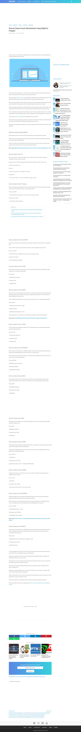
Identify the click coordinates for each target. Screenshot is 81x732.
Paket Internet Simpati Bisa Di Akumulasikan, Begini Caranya (65, 155)
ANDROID (20, 713)
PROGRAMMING (28, 717)
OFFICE (15, 715)
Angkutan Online (34, 715)
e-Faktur (25, 715)
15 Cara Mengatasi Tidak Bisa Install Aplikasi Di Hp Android (65, 142)
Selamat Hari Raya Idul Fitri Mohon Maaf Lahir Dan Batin (24, 656)
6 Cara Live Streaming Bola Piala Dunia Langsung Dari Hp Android (13, 656)
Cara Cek (47, 713)
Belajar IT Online (45, 730)
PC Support (36, 1)
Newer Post (12, 711)
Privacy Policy (37, 727)
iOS (24, 713)
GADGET (35, 713)
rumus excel (17, 116)
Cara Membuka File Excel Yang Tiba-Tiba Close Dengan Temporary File (30, 318)
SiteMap (55, 727)
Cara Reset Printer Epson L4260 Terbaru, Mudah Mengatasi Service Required (27, 216)
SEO (29, 715)
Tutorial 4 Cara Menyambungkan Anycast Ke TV (64, 124)
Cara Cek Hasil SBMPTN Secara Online (35, 655)
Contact (30, 727)
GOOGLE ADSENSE (12, 717)
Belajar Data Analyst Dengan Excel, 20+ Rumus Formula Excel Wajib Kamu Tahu (32, 148)
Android (29, 1)
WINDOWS (28, 713)
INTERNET (11, 713)
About (25, 727)
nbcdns (12, 1)
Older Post (49, 711)
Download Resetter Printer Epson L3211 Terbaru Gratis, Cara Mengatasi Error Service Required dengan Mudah (61, 184)
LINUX (33, 717)
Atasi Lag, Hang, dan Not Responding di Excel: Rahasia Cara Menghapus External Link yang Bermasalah (26, 214)
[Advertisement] (40, 15)
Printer (10, 715)
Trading (37, 717)
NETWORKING (41, 715)
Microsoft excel (20, 97)
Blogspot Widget (20, 717)
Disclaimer (44, 727)
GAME (43, 713)
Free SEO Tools (21, 1)
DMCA (50, 727)
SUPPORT (16, 713)
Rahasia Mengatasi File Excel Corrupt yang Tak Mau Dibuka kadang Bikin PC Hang (27, 210)
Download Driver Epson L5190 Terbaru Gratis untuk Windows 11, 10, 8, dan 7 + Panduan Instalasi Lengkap (62, 200)
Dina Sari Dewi (66, 82)
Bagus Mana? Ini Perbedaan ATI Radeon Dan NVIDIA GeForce (46, 656)
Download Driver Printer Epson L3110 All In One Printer (65, 137)
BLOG (40, 713)
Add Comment (21, 33)
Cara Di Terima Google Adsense (48, 1)
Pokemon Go (20, 715)
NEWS (32, 713)
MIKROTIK (42, 717)
